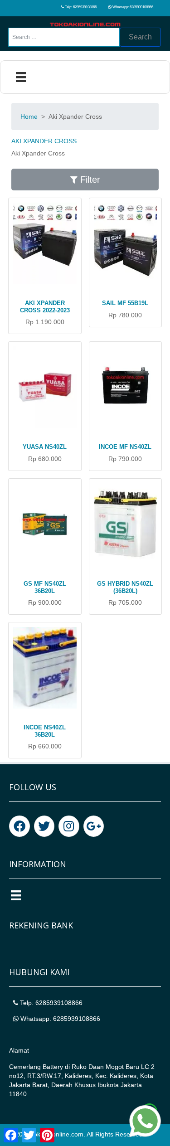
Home (29, 116)
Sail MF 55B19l (125, 303)
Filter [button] (89, 180)
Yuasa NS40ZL (45, 446)
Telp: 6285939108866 (80, 7)
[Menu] (21, 77)
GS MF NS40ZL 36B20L (45, 587)
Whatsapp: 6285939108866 (132, 7)
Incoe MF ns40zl (125, 446)
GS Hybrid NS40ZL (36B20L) (125, 587)
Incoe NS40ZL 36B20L (45, 731)
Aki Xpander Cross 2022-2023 (45, 307)
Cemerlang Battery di (40, 1066)
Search (140, 37)
